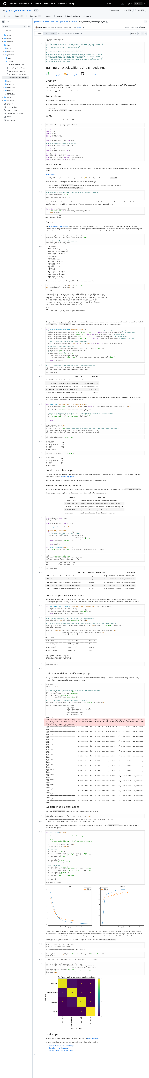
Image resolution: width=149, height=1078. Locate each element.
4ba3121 (127, 27)
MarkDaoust (42, 27)
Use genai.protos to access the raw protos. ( (62, 27)
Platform (12, 4)
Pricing (71, 4)
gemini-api (64, 22)
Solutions (23, 4)
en (57, 22)
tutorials (74, 22)
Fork (127, 10)
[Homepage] (4, 3)
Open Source (48, 4)
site (52, 22)
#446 (79, 27)
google (9, 10)
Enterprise (61, 4)
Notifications (115, 10)
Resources (35, 4)
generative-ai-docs (23, 10)
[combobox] (17, 30)
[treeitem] (15, 77)
